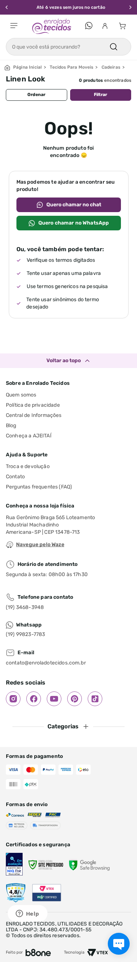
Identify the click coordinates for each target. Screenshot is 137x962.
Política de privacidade (33, 405)
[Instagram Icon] (13, 698)
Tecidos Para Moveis (71, 67)
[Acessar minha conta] (105, 26)
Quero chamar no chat (73, 205)
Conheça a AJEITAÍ (29, 436)
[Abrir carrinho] (122, 26)
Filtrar (100, 94)
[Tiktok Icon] (95, 698)
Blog (11, 425)
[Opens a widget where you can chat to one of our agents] (27, 914)
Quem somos (21, 395)
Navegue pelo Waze (40, 544)
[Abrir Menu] (14, 26)
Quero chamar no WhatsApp (73, 223)
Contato (15, 477)
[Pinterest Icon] (74, 698)
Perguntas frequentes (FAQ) (39, 487)
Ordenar (36, 94)
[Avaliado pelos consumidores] (14, 865)
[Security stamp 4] (16, 893)
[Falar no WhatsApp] (88, 26)
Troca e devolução (28, 466)
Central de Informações (34, 415)
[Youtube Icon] (54, 698)
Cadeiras (111, 67)
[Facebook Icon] (33, 698)
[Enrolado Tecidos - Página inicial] (51, 26)
